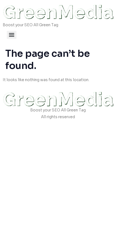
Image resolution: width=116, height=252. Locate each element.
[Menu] (11, 35)
